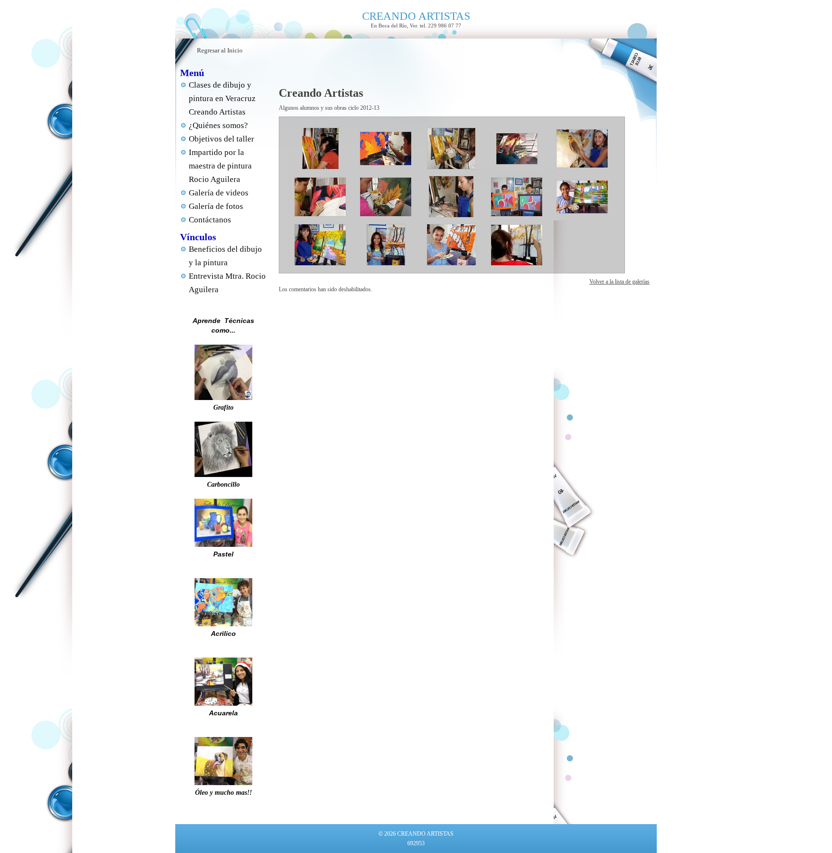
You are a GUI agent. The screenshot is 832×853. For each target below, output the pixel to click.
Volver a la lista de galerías (619, 281)
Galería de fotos (216, 206)
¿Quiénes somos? (218, 125)
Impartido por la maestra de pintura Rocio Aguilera (220, 166)
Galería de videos (218, 192)
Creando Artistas (321, 93)
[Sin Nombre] (320, 167)
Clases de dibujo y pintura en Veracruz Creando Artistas (222, 98)
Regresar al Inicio (220, 50)
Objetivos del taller (221, 138)
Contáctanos (210, 219)
